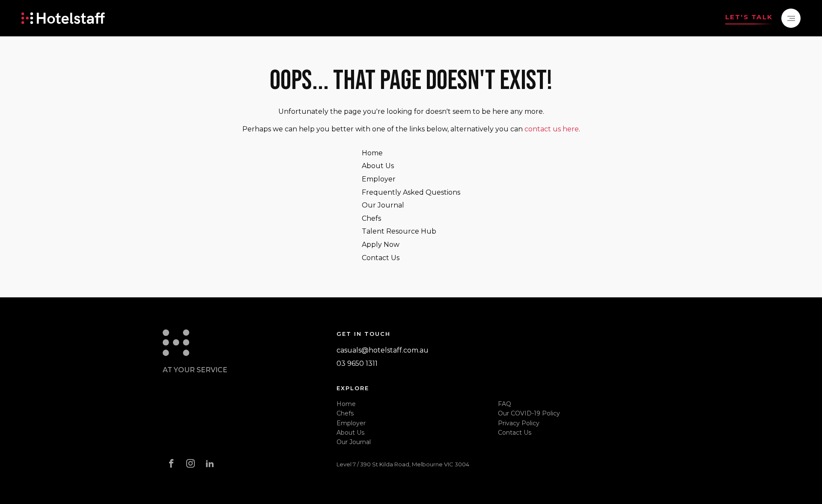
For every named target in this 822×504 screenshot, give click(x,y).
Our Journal (383, 205)
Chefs (371, 218)
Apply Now (380, 244)
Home (372, 153)
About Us (378, 166)
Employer (379, 179)
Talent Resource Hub (399, 231)
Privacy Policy (518, 423)
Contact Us (380, 258)
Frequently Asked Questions (411, 192)
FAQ (504, 404)
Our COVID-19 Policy (529, 413)
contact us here (551, 129)
